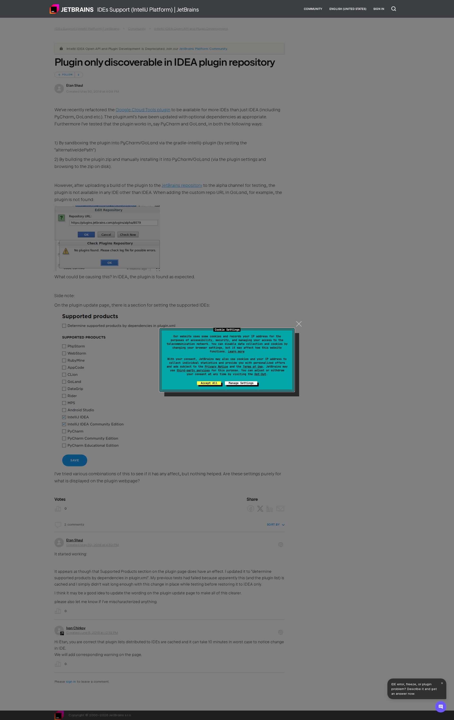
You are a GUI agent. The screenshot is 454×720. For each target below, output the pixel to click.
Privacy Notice (216, 367)
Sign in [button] (378, 9)
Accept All (209, 383)
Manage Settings (241, 383)
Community (313, 9)
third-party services (193, 370)
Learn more (236, 351)
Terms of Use (253, 367)
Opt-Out (260, 374)
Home (72, 9)
